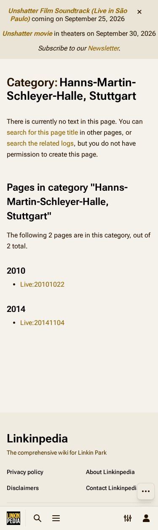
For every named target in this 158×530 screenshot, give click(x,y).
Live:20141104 (42, 323)
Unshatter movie (27, 33)
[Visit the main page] (13, 518)
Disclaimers (23, 488)
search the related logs (40, 143)
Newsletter (103, 48)
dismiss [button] (139, 12)
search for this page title (42, 132)
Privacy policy (25, 472)
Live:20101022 (42, 284)
